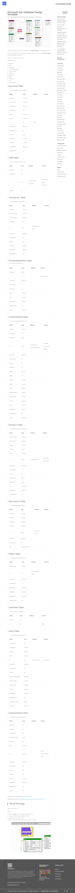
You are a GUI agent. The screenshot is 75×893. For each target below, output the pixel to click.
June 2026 (60, 70)
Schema (20, 17)
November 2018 (61, 137)
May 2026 (59, 72)
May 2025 (59, 99)
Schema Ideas (61, 157)
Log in (58, 169)
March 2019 (60, 130)
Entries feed (60, 172)
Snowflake (60, 161)
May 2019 (59, 128)
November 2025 (61, 86)
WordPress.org (61, 176)
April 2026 (59, 74)
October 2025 (60, 88)
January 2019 (60, 133)
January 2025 (60, 108)
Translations (58, 879)
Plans (32, 4)
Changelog (58, 874)
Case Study (60, 148)
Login (51, 4)
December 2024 (61, 110)
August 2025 (60, 92)
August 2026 (60, 65)
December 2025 (61, 83)
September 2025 (61, 90)
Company (38, 4)
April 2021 (59, 117)
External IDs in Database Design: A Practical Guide (62, 20)
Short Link (25, 17)
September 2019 (61, 124)
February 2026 (61, 79)
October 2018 (60, 139)
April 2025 (59, 101)
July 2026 (59, 68)
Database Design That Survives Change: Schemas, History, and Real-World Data (62, 36)
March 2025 (60, 103)
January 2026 (60, 81)
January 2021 (60, 122)
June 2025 (59, 97)
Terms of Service (53, 891)
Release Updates (61, 150)
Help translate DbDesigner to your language (44, 878)
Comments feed (61, 174)
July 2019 (59, 126)
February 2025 (61, 106)
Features (25, 4)
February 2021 (60, 119)
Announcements (61, 145)
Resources (60, 152)
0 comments (38, 17)
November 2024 (61, 113)
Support (45, 4)
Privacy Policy (44, 891)
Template (31, 17)
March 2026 (60, 77)
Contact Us (58, 876)
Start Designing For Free (63, 4)
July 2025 (59, 95)
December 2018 (61, 135)
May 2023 (59, 115)
